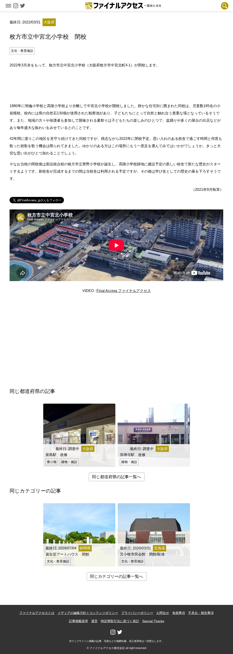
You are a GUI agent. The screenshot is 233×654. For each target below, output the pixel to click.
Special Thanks (153, 621)
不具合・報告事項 (201, 613)
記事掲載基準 (78, 621)
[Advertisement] (116, 85)
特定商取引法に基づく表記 (120, 621)
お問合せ (162, 613)
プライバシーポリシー (137, 613)
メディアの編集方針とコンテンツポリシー (88, 613)
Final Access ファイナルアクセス (123, 291)
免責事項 (178, 613)
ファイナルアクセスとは (36, 613)
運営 (94, 621)
